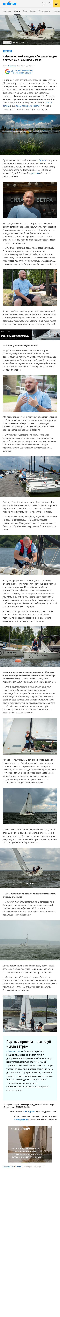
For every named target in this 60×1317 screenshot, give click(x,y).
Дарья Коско (12, 66)
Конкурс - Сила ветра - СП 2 (35, 1167)
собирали (41, 160)
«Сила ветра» (13, 1051)
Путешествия (16, 1167)
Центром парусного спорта (25, 105)
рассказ (35, 173)
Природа (6, 1167)
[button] (27, 570)
